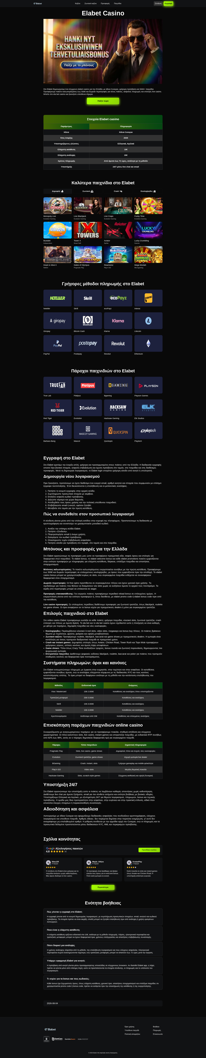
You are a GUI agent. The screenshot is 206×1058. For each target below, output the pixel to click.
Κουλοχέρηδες (147, 191)
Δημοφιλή (56, 191)
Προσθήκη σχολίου (149, 850)
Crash (116, 191)
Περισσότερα (103, 887)
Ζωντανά (86, 191)
